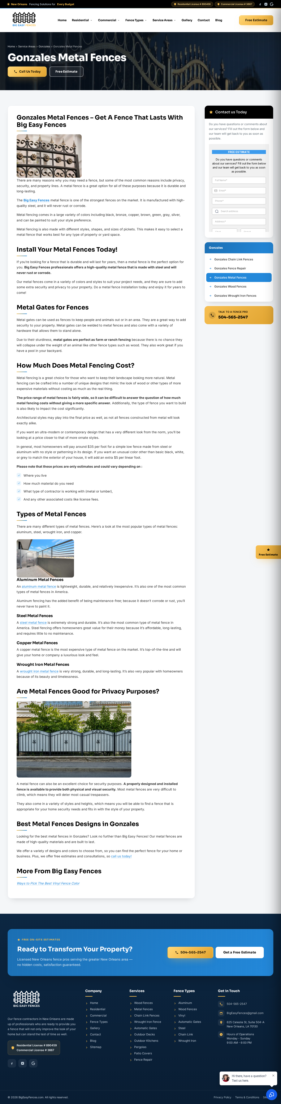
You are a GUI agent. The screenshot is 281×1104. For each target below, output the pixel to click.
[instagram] (266, 4)
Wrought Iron (187, 1040)
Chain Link (185, 1034)
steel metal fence (33, 622)
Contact (204, 20)
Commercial (107, 20)
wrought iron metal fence (39, 671)
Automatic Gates (145, 1028)
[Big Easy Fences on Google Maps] (245, 1064)
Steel (181, 1028)
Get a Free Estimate (239, 952)
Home (62, 20)
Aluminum (185, 1002)
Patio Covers (143, 1053)
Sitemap (95, 1047)
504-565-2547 (233, 317)
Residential (80, 20)
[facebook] (260, 4)
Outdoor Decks (144, 1034)
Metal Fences (143, 1009)
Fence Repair (143, 1059)
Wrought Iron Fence (147, 1021)
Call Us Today (30, 72)
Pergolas (140, 1047)
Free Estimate (256, 20)
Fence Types (134, 20)
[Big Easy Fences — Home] (24, 20)
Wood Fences (143, 1002)
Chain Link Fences (146, 1015)
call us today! (121, 856)
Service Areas (162, 20)
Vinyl (181, 1015)
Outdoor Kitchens (146, 1040)
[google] (271, 4)
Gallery (187, 20)
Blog (218, 20)
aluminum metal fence (39, 586)
